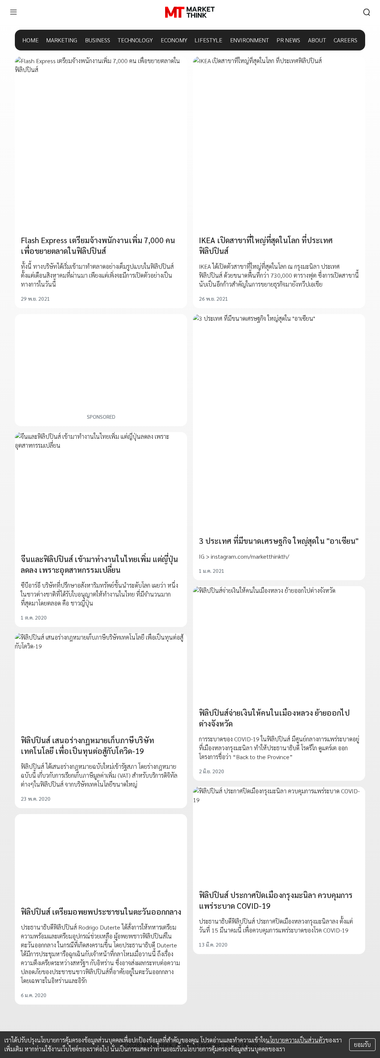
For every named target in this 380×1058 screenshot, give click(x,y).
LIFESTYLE (208, 40)
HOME (31, 40)
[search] (366, 12)
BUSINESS (97, 40)
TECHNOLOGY (135, 40)
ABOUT (317, 40)
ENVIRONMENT (249, 40)
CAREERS (345, 40)
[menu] (13, 12)
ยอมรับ (362, 1044)
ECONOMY (174, 40)
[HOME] (189, 12)
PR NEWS (288, 40)
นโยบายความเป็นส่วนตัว (295, 1040)
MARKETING (61, 40)
